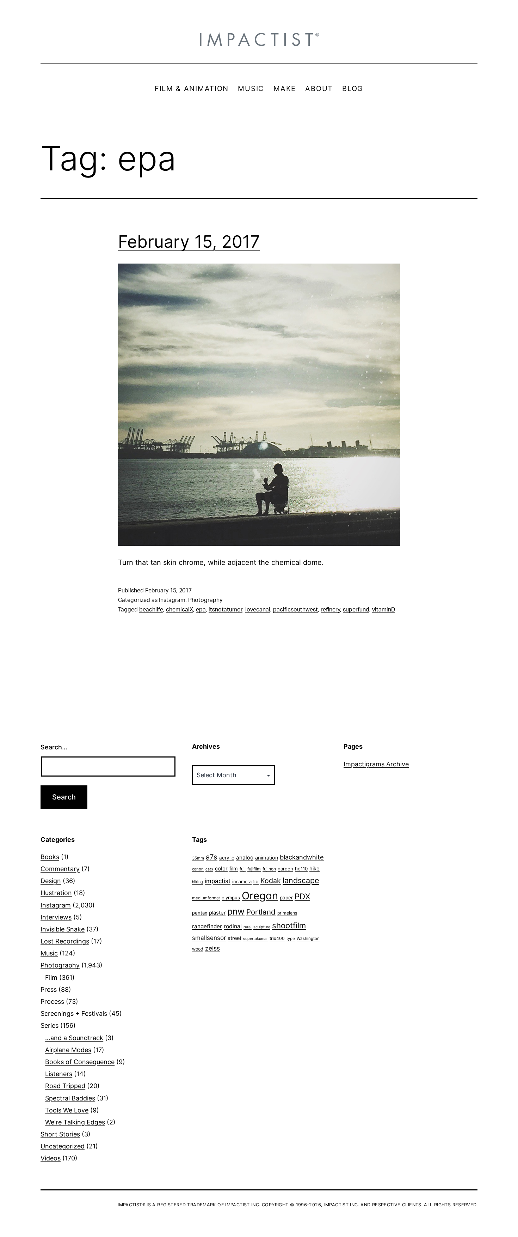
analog (244, 857)
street (234, 938)
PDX (302, 896)
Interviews (56, 917)
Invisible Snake (63, 929)
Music (49, 953)
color (221, 868)
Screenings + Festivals (74, 1013)
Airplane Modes (68, 1050)
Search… (54, 747)
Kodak (270, 880)
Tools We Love (66, 1110)
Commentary (60, 869)
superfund (356, 610)
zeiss (212, 948)
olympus (231, 897)
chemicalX (179, 610)
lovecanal (257, 610)
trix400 (277, 938)
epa (201, 610)
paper (286, 897)
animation (266, 858)
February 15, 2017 (189, 241)
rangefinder (207, 926)
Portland (261, 911)
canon (198, 869)
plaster (217, 913)
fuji (243, 868)
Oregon (260, 895)
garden (285, 868)
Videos (51, 1158)
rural (247, 927)
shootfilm (289, 925)
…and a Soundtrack (74, 1038)
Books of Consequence (80, 1062)
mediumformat (206, 897)
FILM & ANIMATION (192, 88)
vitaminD (383, 610)
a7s (211, 856)
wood (197, 949)
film (233, 868)
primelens (287, 913)
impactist (217, 881)
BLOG (352, 88)
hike (314, 868)
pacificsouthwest (295, 610)
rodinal (233, 926)
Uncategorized (63, 1146)
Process (52, 1001)
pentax (199, 913)
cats (209, 869)
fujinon (269, 868)
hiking (197, 882)
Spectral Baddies (70, 1098)
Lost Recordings (65, 941)
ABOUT (319, 88)
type (290, 938)
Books (50, 857)
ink (256, 881)
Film (51, 977)
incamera (242, 881)
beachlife (151, 610)
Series (49, 1025)
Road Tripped (65, 1086)
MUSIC (251, 88)
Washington (308, 938)
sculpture (261, 926)
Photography (205, 600)
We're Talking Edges (75, 1122)
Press (49, 989)
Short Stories (60, 1134)
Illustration (56, 893)
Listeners (58, 1074)
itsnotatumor (225, 610)
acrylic (226, 858)
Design (51, 881)
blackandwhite (302, 857)
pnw (236, 911)
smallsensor (209, 937)
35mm (198, 858)
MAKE (284, 88)
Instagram (172, 600)
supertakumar (255, 938)
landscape (301, 880)
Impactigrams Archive (376, 764)
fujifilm (254, 868)
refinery (330, 610)
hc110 (301, 868)
